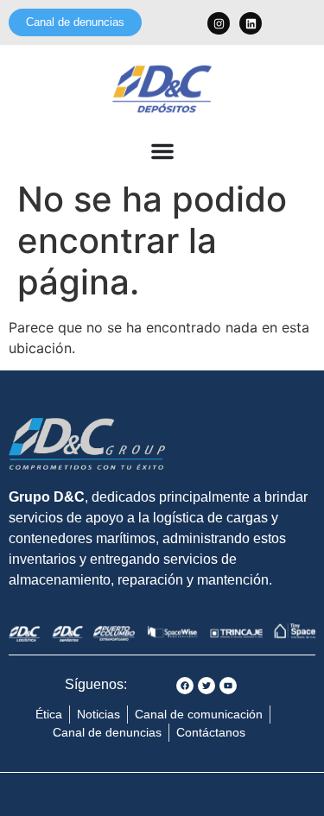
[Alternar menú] (162, 151)
